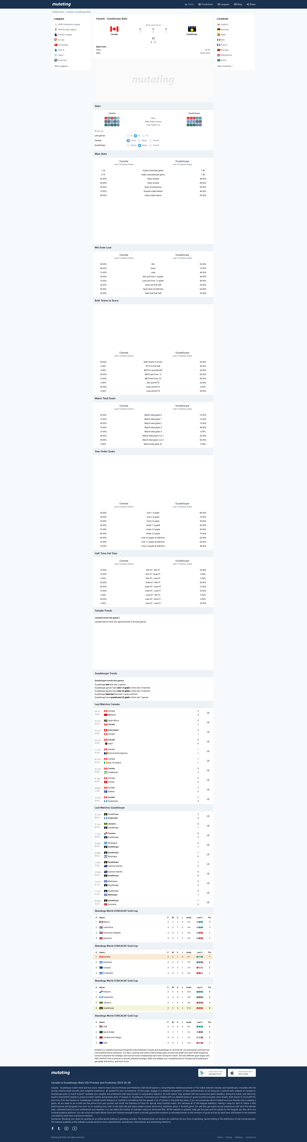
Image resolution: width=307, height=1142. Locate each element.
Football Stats (58, 12)
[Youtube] (76, 1128)
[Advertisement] (153, 80)
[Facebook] (54, 1128)
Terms (220, 1137)
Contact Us (251, 1137)
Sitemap (239, 1137)
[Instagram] (69, 1128)
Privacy (229, 1137)
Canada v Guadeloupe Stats (78, 12)
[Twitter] (61, 1128)
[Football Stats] (61, 4)
